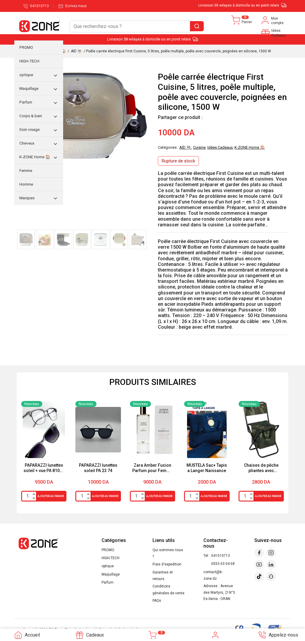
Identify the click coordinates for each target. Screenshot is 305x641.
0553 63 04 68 (223, 564)
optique (108, 566)
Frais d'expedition (166, 564)
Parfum (107, 582)
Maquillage (111, 574)
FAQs (156, 600)
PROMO (108, 550)
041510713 (220, 556)
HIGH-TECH (110, 558)
